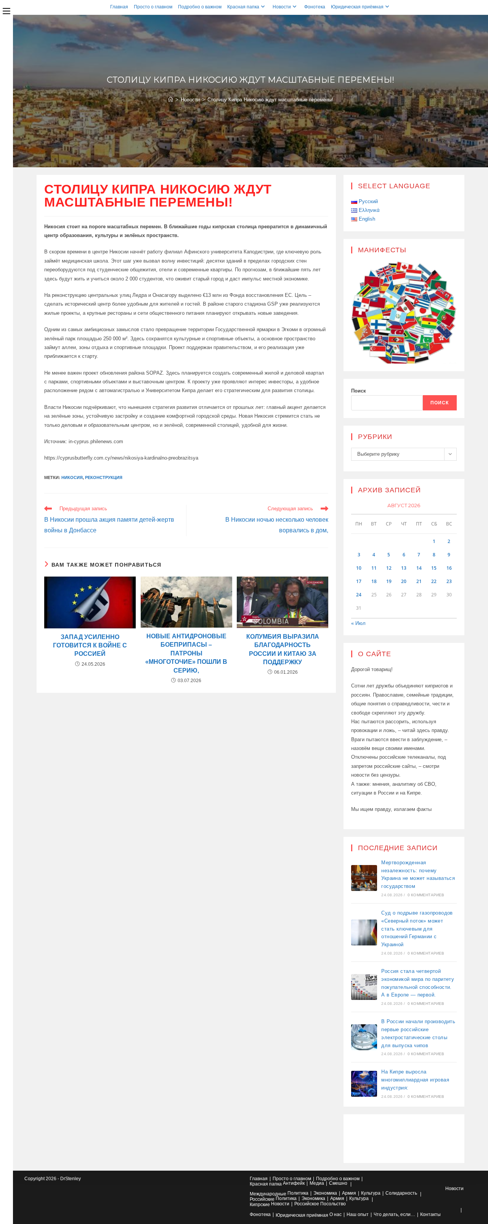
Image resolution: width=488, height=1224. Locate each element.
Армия (349, 1193)
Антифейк (294, 1183)
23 (449, 581)
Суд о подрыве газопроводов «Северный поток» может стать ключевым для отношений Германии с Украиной (417, 928)
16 (449, 568)
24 (358, 594)
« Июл (358, 623)
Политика (297, 1193)
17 (358, 581)
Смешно (338, 1183)
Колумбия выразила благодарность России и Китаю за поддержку (282, 649)
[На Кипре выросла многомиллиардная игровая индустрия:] (364, 1084)
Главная (119, 7)
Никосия (72, 477)
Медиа (317, 1183)
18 (374, 581)
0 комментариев (426, 895)
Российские (262, 1199)
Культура (370, 1193)
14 (419, 568)
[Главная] (170, 100)
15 (434, 568)
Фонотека (314, 7)
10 (358, 568)
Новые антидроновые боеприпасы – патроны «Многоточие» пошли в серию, (186, 653)
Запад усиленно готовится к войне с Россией (90, 645)
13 (403, 568)
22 (434, 581)
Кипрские (260, 1204)
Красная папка (243, 7)
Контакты (430, 1214)
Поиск (358, 391)
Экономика (325, 1193)
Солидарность (401, 1193)
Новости (282, 7)
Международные (268, 1194)
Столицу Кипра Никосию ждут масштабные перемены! (270, 100)
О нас (335, 1214)
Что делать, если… (394, 1214)
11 (374, 568)
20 (403, 581)
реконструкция (103, 477)
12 (389, 568)
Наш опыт (358, 1214)
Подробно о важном (200, 7)
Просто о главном (153, 7)
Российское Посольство (320, 1203)
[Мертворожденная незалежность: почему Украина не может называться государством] (364, 878)
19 (389, 581)
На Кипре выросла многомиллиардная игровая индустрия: (415, 1080)
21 (419, 581)
